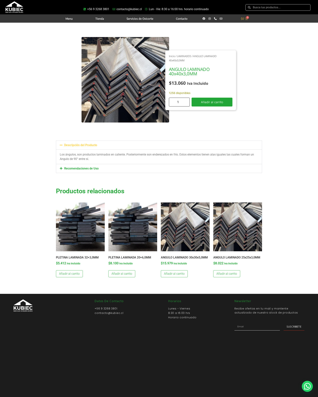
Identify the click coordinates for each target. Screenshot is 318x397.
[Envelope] (221, 18)
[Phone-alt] (215, 18)
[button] (159, 145)
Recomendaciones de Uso (81, 168)
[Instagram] (209, 18)
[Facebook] (203, 18)
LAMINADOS (184, 56)
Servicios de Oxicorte (140, 18)
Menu (69, 18)
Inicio (172, 56)
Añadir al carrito (212, 102)
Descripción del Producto (80, 145)
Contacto (182, 18)
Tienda (99, 18)
